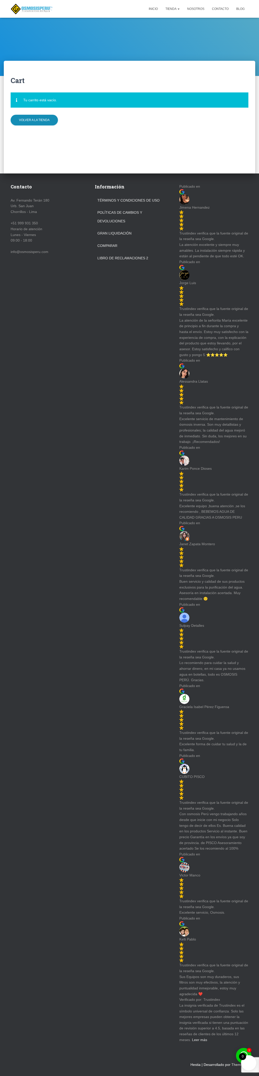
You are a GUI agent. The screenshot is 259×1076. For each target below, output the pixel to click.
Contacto (220, 9)
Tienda (171, 9)
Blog (240, 9)
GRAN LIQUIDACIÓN (114, 233)
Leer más (199, 1040)
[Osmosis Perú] (32, 9)
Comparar (107, 246)
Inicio (153, 9)
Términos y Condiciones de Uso (128, 200)
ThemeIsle (239, 1065)
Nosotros (195, 9)
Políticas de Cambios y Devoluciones (119, 216)
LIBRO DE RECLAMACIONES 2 (122, 258)
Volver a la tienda (34, 120)
